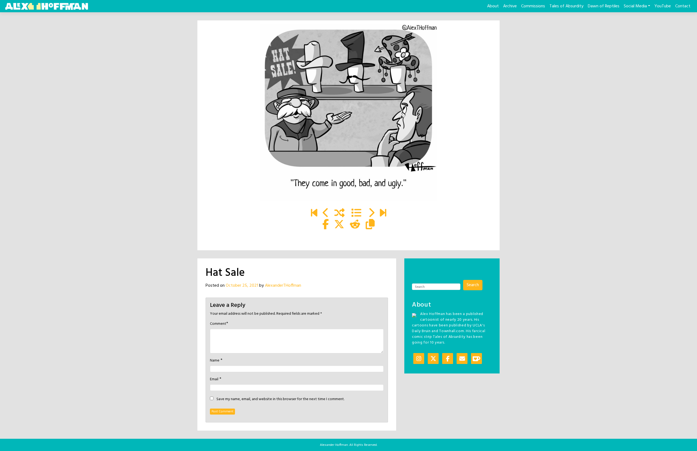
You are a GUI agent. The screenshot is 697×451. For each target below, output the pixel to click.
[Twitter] (433, 359)
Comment (218, 324)
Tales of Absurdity (566, 6)
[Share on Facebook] (325, 224)
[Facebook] (447, 359)
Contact (682, 6)
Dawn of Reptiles (603, 6)
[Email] (462, 359)
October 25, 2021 (242, 285)
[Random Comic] (339, 213)
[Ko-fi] (476, 359)
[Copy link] (370, 224)
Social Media (635, 6)
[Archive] (356, 213)
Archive (510, 6)
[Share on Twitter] (339, 224)
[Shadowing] (314, 213)
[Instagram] (418, 359)
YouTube (663, 6)
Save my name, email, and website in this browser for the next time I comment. (280, 399)
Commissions (533, 6)
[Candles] (326, 213)
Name (214, 360)
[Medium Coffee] (348, 112)
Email (214, 379)
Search (473, 285)
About (493, 6)
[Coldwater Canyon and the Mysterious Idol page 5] (383, 213)
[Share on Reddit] (355, 224)
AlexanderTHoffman (283, 285)
